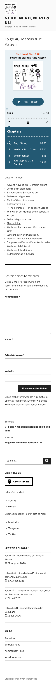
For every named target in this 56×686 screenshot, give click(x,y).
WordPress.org (13, 657)
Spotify (12, 500)
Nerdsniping (14, 223)
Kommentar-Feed (14, 650)
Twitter (12, 534)
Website (9, 371)
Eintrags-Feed (12, 644)
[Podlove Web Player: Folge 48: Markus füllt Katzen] (28, 109)
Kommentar (12, 296)
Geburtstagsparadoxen (19, 219)
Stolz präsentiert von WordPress (21, 678)
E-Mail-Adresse (14, 355)
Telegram (13, 528)
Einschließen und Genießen (23, 234)
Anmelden (10, 638)
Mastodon (13, 522)
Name (9, 339)
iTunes (12, 506)
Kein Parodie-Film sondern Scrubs (29, 207)
